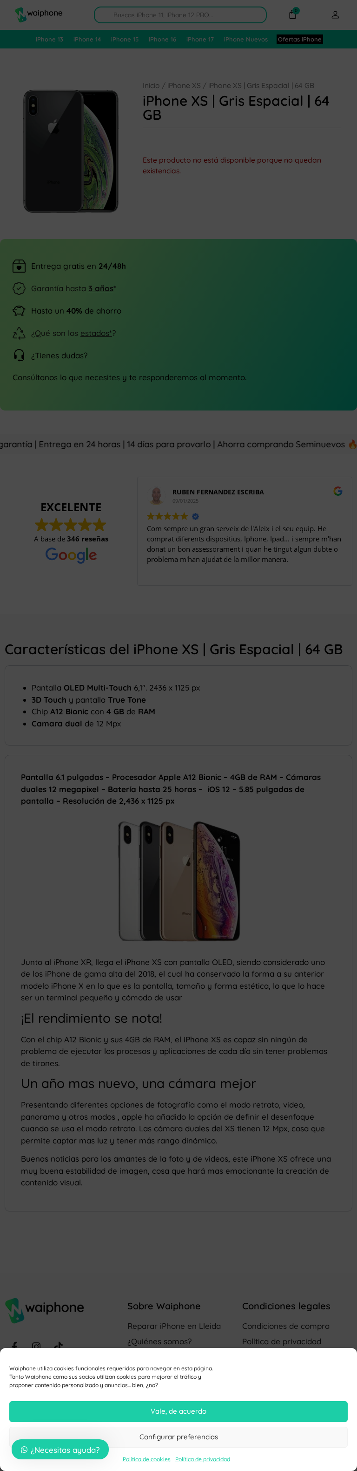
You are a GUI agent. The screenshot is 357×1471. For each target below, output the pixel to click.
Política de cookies (147, 1459)
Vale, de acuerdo (178, 1411)
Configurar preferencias (178, 1436)
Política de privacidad (202, 1459)
